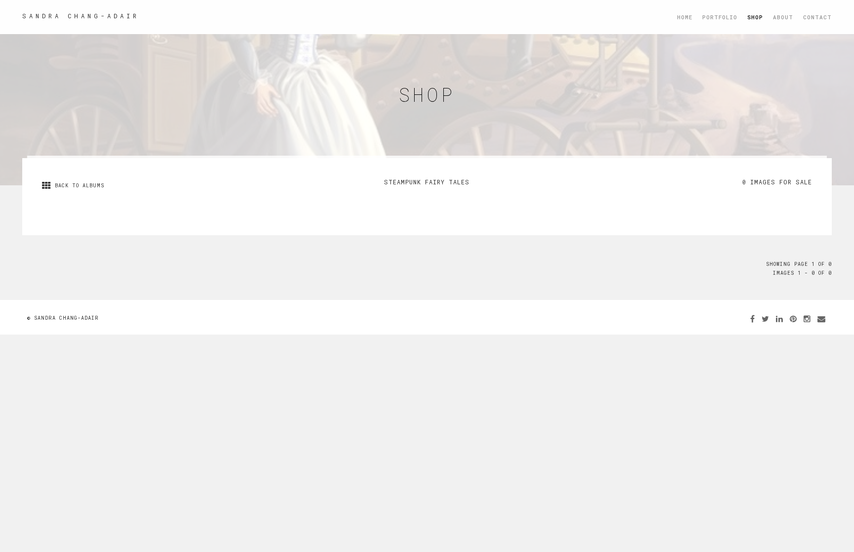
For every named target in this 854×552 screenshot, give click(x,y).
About (783, 17)
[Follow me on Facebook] (752, 318)
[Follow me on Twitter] (765, 318)
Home (684, 17)
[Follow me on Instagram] (807, 318)
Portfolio (719, 17)
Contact (817, 17)
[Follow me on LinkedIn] (779, 318)
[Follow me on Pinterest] (793, 318)
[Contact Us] (821, 318)
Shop (755, 17)
